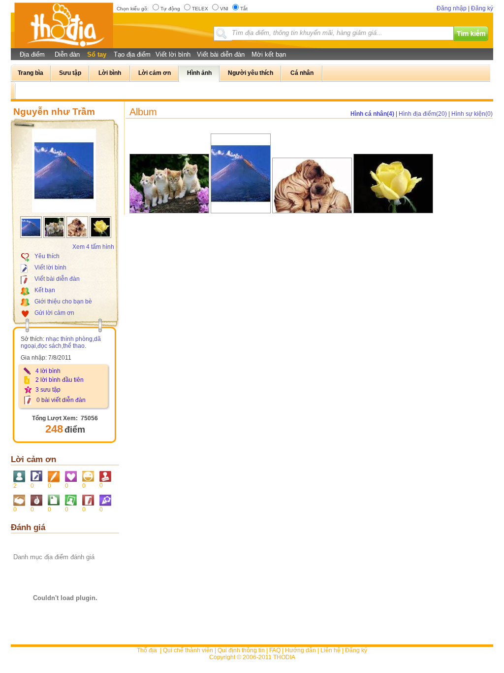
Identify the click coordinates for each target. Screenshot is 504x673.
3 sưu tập (48, 389)
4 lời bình (48, 371)
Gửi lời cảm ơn (54, 312)
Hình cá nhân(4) (372, 113)
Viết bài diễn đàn (221, 54)
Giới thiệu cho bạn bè (63, 301)
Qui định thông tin (241, 650)
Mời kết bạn (269, 54)
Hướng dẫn (300, 650)
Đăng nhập (452, 8)
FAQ (275, 650)
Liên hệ (330, 650)
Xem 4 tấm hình (93, 246)
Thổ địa (147, 650)
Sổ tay (96, 54)
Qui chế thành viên (188, 650)
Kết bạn (44, 290)
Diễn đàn (67, 54)
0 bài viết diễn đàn (61, 400)
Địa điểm (32, 54)
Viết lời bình (173, 54)
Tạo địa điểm (132, 54)
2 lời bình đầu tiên (59, 379)
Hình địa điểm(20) (423, 113)
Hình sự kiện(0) (472, 113)
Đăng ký (482, 8)
